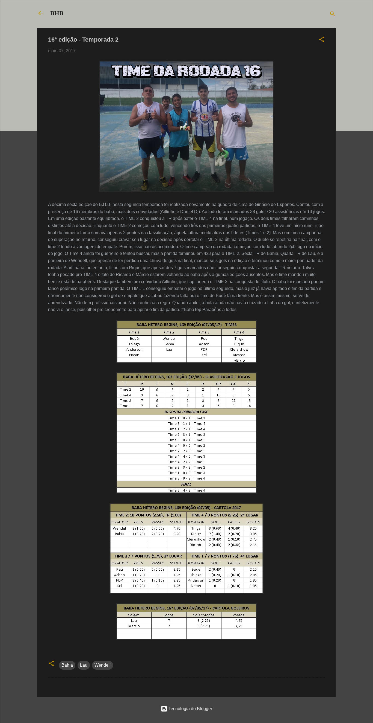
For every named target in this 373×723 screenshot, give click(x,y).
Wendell (102, 665)
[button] (321, 40)
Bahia (67, 665)
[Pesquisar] (332, 15)
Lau (83, 665)
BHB (56, 13)
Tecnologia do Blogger (189, 708)
